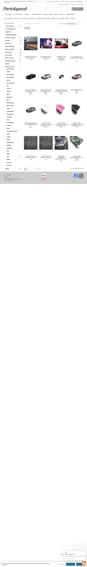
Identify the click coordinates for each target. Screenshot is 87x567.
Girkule (8, 94)
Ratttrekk (8, 136)
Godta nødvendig (70, 564)
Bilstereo (7, 40)
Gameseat (9, 91)
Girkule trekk (9, 97)
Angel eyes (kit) (10, 69)
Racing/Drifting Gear (10, 61)
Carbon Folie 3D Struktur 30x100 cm (31, 157)
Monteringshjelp (10, 122)
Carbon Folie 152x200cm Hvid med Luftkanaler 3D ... (46, 124)
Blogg (48, 1)
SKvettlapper (9, 148)
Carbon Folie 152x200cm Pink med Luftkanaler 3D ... (61, 124)
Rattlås (8, 134)
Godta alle (79, 564)
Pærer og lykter (9, 58)
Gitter (8, 100)
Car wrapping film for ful (76, 90)
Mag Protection (10, 114)
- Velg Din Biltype (9, 26)
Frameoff (8, 88)
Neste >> (39, 169)
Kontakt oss (72, 1)
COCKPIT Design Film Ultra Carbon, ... (31, 57)
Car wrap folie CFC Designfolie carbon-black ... (30, 91)
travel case (9, 165)
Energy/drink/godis (10, 46)
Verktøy (7, 168)
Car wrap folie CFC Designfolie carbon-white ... (46, 91)
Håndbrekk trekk (10, 102)
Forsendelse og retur (55, 1)
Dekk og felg (8, 43)
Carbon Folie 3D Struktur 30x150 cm (46, 157)
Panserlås (9, 125)
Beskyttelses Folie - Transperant (46, 57)
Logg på (62, 1)
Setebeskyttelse (10, 142)
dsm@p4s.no (6, 176)
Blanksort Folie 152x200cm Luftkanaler (61, 58)
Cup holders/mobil (10, 83)
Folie (8, 85)
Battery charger (10, 74)
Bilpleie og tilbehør (10, 37)
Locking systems (10, 111)
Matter (8, 120)
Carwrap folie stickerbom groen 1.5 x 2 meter (76, 158)
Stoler (8, 156)
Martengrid (9, 117)
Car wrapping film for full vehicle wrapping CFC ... (31, 124)
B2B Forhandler (74, 4)
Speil (8, 151)
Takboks (8, 159)
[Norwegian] (81, 4)
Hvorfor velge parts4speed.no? (64, 4)
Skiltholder (9, 145)
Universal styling (9, 66)
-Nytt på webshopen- (10, 29)
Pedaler (8, 128)
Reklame (7, 63)
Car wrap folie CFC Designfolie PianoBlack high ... (61, 91)
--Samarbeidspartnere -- (11, 34)
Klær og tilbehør (9, 49)
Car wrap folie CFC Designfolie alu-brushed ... (77, 58)
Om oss (66, 1)
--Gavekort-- (8, 32)
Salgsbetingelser (79, 1)
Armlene (8, 71)
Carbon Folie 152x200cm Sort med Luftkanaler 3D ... (76, 124)
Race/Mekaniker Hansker (12, 131)
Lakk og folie (8, 52)
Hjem (26, 23)
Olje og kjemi (8, 55)
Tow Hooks (9, 162)
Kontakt (8, 108)
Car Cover (9, 80)
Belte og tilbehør (10, 77)
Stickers (8, 153)
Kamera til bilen (10, 105)
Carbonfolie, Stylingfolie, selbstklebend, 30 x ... (61, 158)
